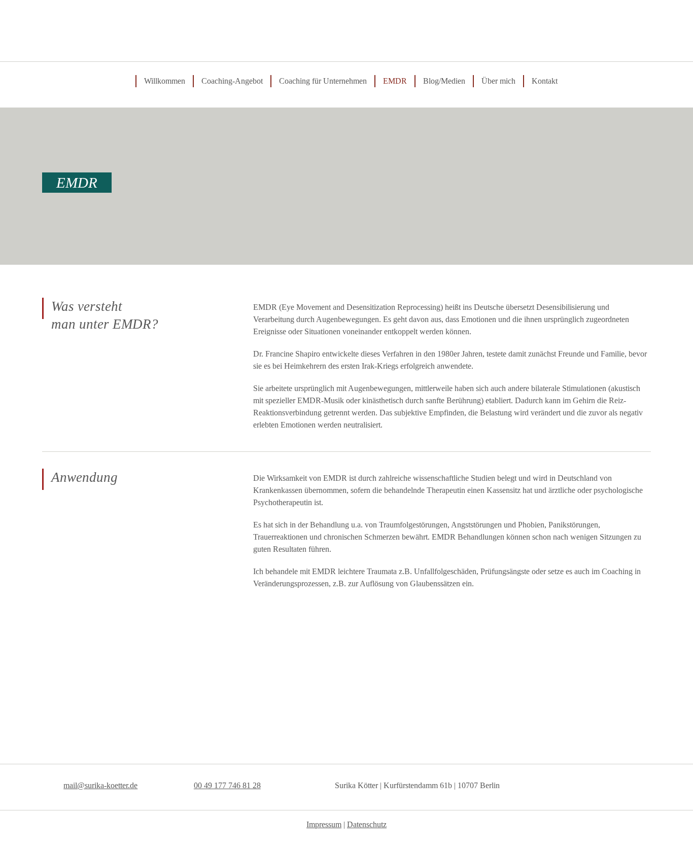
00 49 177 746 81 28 (227, 785)
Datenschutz (367, 824)
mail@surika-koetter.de (100, 785)
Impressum (323, 824)
